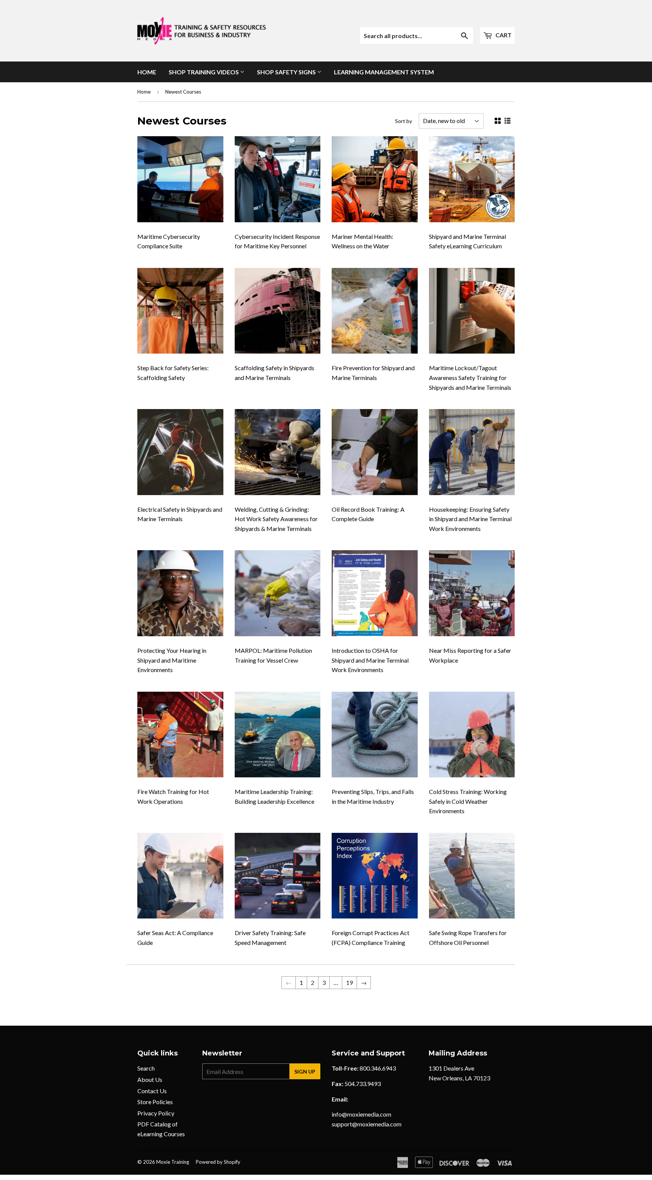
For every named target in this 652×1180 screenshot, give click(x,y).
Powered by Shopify (218, 1162)
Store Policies (155, 1101)
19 (349, 982)
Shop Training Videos (204, 71)
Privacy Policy (155, 1113)
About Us (149, 1079)
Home (146, 71)
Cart (503, 34)
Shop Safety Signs (287, 71)
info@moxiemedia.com (361, 1114)
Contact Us (152, 1090)
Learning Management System (384, 71)
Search (146, 1068)
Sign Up (304, 1071)
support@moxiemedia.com (366, 1124)
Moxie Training (172, 1162)
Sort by (403, 121)
